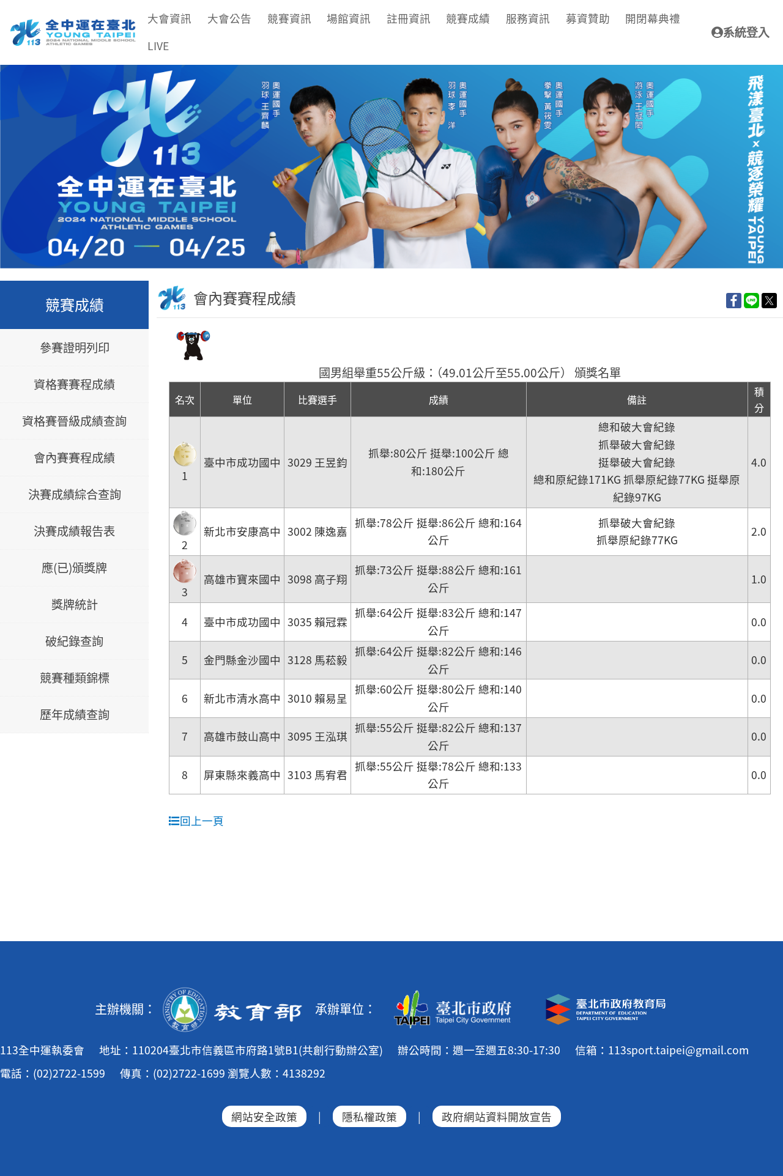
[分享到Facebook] (733, 300)
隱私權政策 (369, 1116)
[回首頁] (73, 24)
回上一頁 (202, 820)
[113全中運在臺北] (391, 167)
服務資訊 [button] (528, 18)
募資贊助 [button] (588, 18)
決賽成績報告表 (74, 531)
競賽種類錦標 (74, 678)
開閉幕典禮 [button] (652, 18)
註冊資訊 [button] (409, 18)
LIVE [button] (158, 45)
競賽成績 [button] (468, 18)
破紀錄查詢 (74, 641)
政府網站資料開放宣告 (497, 1116)
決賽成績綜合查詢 (74, 494)
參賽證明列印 (74, 348)
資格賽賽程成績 (74, 384)
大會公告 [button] (229, 18)
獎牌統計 (74, 604)
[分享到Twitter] (769, 300)
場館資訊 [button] (349, 18)
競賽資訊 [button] (289, 18)
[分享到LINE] (751, 300)
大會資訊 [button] (169, 18)
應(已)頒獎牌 (74, 568)
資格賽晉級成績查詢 (74, 421)
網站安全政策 (264, 1116)
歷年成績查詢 (74, 714)
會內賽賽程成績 (74, 458)
